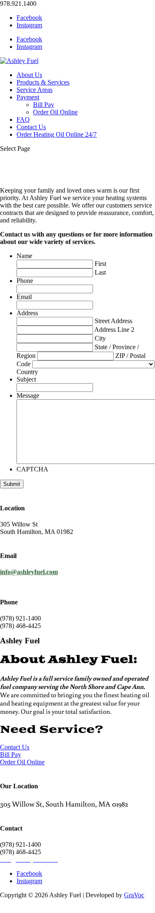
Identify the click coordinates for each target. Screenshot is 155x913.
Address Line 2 (114, 329)
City (100, 338)
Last (100, 272)
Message (28, 395)
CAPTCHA (32, 469)
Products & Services (43, 82)
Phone (25, 280)
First (100, 263)
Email (24, 296)
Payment (28, 97)
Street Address (113, 320)
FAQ (23, 119)
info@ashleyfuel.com (29, 571)
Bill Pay (43, 104)
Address (27, 312)
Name (24, 255)
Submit (11, 484)
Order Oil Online (55, 112)
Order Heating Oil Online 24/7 (57, 134)
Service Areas (34, 89)
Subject (26, 379)
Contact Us (31, 126)
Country (27, 371)
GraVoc (134, 895)
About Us (29, 74)
